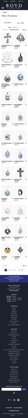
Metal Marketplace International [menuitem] (14, 349)
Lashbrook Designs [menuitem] (14, 344)
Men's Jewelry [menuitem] (14, 321)
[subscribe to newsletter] (23, 389)
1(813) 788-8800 (14, 281)
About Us (14, 369)
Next (24, 29)
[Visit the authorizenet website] (18, 400)
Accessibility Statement (14, 410)
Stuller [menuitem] (14, 361)
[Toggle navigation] (3, 8)
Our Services (14, 373)
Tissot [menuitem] (14, 363)
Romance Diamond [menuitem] (14, 355)
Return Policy (14, 374)
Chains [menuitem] (14, 319)
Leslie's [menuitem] (14, 348)
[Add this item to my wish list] (12, 45)
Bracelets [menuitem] (14, 317)
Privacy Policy (14, 382)
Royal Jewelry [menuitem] (14, 359)
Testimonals (14, 378)
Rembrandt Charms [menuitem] (14, 353)
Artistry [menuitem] (14, 331)
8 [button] (19, 270)
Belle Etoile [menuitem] (14, 333)
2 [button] (8, 270)
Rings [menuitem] (14, 310)
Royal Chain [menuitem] (14, 357)
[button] (6, 1)
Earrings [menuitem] (14, 312)
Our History (14, 371)
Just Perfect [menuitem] (14, 340)
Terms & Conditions (14, 380)
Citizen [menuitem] (14, 336)
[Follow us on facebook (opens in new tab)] (14, 393)
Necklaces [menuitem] (14, 315)
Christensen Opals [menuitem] (14, 335)
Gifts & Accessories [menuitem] (14, 325)
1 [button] (6, 270)
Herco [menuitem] (14, 338)
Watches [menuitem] (14, 323)
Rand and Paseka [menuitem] (14, 351)
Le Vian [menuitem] (14, 346)
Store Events (14, 376)
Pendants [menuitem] (14, 313)
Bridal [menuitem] (14, 308)
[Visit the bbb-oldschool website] (14, 400)
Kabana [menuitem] (14, 342)
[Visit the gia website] (10, 400)
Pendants (5, 12)
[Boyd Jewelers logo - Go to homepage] (14, 6)
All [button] (22, 270)
